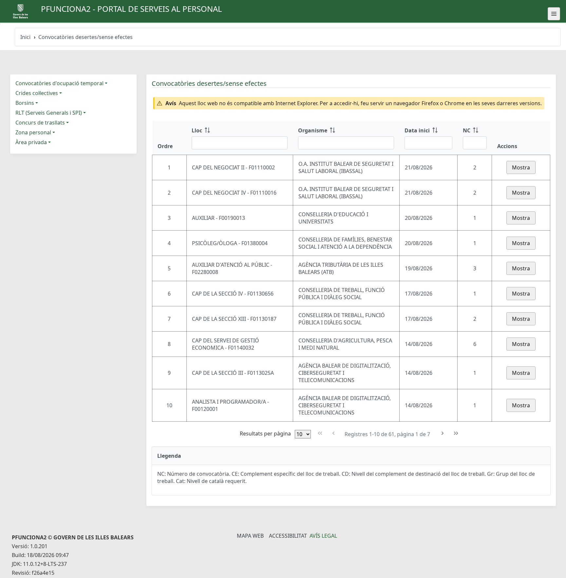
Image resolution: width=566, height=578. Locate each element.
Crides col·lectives (36, 93)
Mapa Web (250, 535)
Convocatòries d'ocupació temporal (59, 83)
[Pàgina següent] (443, 433)
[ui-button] (554, 13)
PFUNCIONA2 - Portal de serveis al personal (131, 8)
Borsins (24, 102)
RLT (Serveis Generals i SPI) (48, 112)
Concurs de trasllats (40, 122)
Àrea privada (31, 142)
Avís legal (323, 535)
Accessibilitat (288, 535)
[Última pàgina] (456, 433)
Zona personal (33, 132)
